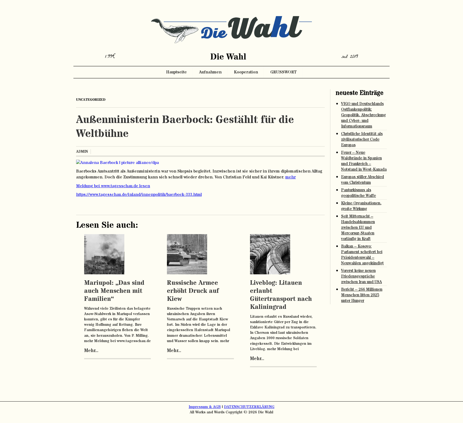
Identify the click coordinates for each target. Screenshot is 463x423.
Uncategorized (91, 99)
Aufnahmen (210, 72)
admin (82, 151)
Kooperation (246, 72)
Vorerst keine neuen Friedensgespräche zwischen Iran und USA (361, 276)
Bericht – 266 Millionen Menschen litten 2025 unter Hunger (361, 295)
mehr (290, 177)
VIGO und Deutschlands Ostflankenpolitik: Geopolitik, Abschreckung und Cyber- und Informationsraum (363, 115)
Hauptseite (176, 72)
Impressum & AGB (205, 407)
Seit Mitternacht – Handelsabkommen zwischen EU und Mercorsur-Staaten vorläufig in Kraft (358, 228)
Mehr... (91, 350)
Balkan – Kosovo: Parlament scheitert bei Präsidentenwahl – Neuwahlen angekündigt (362, 255)
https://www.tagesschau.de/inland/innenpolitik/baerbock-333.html (139, 194)
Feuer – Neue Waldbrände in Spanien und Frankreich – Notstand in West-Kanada (364, 161)
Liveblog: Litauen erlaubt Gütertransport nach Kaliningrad (281, 295)
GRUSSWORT (283, 72)
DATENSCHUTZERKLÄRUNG (249, 407)
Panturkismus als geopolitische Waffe (358, 193)
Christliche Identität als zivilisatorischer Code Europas (362, 139)
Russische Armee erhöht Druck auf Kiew (193, 291)
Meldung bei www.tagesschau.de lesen (113, 186)
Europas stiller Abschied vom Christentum (362, 179)
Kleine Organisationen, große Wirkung (361, 206)
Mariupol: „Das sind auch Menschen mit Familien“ (114, 291)
